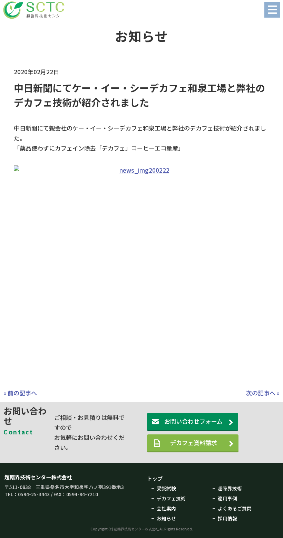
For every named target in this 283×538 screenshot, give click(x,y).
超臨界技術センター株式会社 (38, 477)
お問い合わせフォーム (193, 421)
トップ (155, 478)
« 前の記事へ (20, 392)
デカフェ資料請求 (199, 442)
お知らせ (166, 518)
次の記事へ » (263, 392)
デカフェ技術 (171, 498)
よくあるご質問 (235, 508)
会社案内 (166, 508)
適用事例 (227, 498)
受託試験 (166, 488)
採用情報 (227, 518)
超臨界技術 (230, 488)
